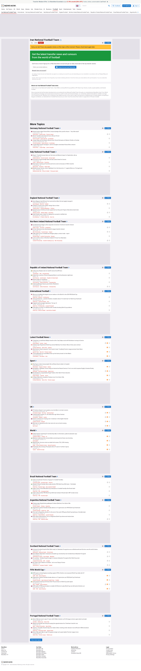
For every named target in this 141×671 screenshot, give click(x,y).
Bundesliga (50, 138)
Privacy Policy (102, 74)
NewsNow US (39, 650)
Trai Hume (42, 227)
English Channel (36, 421)
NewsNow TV (4, 654)
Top (32, 42)
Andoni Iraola (42, 134)
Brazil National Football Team (121, 12)
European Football (44, 565)
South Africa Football (51, 310)
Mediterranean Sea (37, 171)
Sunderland (48, 227)
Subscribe (3, 653)
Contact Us (4, 651)
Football (55, 9)
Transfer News (44, 232)
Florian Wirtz (35, 134)
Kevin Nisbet (46, 556)
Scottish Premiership (45, 236)
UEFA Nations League (37, 556)
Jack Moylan (36, 273)
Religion (41, 417)
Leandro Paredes (42, 301)
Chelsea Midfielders (45, 208)
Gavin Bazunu (36, 282)
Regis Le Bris (36, 227)
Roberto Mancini (36, 158)
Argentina (48, 506)
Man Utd (42, 204)
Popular (41, 42)
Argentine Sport (44, 519)
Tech (74, 9)
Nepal (34, 445)
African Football (45, 171)
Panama (50, 482)
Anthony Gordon (36, 212)
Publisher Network (76, 648)
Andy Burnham (50, 412)
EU (46, 436)
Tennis (46, 375)
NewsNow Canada (41, 656)
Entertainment (67, 9)
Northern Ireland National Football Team (79, 12)
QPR (40, 273)
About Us (3, 650)
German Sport (52, 158)
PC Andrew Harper (37, 412)
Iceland (43, 436)
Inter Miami (42, 356)
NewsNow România (41, 653)
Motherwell (35, 552)
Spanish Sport (50, 630)
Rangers (53, 236)
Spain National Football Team (47, 580)
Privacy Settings (110, 654)
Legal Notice (35, 75)
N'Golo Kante (50, 552)
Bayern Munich (44, 138)
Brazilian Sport (44, 482)
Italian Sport (47, 166)
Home (3, 9)
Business (48, 9)
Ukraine (27, 9)
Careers (73, 651)
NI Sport (50, 232)
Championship (45, 273)
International (21, 12)
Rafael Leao (40, 621)
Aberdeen (52, 556)
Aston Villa (44, 347)
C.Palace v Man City (44, 217)
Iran (32, 9)
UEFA (34, 575)
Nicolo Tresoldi (36, 138)
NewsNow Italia (40, 654)
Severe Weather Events (41, 445)
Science (79, 9)
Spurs (45, 343)
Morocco (40, 297)
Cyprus (34, 449)
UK (14, 9)
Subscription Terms (111, 653)
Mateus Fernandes (40, 626)
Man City (52, 217)
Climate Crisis (38, 9)
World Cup (35, 297)
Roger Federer (36, 375)
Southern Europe (40, 449)
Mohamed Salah (42, 552)
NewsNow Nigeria (40, 651)
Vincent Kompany (37, 143)
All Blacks (35, 371)
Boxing (49, 366)
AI (44, 9)
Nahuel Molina (41, 514)
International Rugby (42, 371)
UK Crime (44, 412)
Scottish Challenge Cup (48, 240)
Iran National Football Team (8, 12)
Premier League (49, 134)
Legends (42, 375)
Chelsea (52, 208)
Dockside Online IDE (76, 653)
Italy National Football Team (51, 12)
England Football (63, 12)
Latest (35, 42)
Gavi (48, 301)
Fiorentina (46, 162)
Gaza (22, 9)
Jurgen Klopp (42, 147)
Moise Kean (35, 166)
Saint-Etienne (36, 565)
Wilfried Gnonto (40, 162)
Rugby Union (51, 371)
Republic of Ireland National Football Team (101, 12)
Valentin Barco (36, 208)
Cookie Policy (109, 650)
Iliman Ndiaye (36, 343)
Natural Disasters (52, 445)
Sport (60, 9)
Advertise (73, 650)
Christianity (35, 417)
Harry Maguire (36, 204)
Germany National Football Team (33, 12)
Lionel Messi (36, 356)
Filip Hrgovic (35, 366)
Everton (41, 343)
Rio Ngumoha (41, 305)
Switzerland (35, 440)
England (43, 421)
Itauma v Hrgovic (43, 366)
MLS (46, 356)
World (18, 9)
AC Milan (35, 621)
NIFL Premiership (36, 232)
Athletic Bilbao (44, 212)
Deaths (45, 417)
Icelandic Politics (37, 436)
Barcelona (51, 212)
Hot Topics (9, 9)
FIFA (39, 491)
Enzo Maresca (36, 217)
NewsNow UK (39, 648)
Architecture (46, 297)
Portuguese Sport (54, 171)
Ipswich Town (36, 352)
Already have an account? (39, 70)
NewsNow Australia (41, 657)
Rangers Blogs (36, 236)
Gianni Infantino (42, 575)
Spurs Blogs (48, 626)
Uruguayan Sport (36, 482)
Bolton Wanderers (44, 282)
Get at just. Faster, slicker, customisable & (69, 1)
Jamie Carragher (50, 147)
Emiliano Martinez (37, 347)
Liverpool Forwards (49, 305)
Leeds (34, 162)
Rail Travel (35, 426)
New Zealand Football (51, 486)
